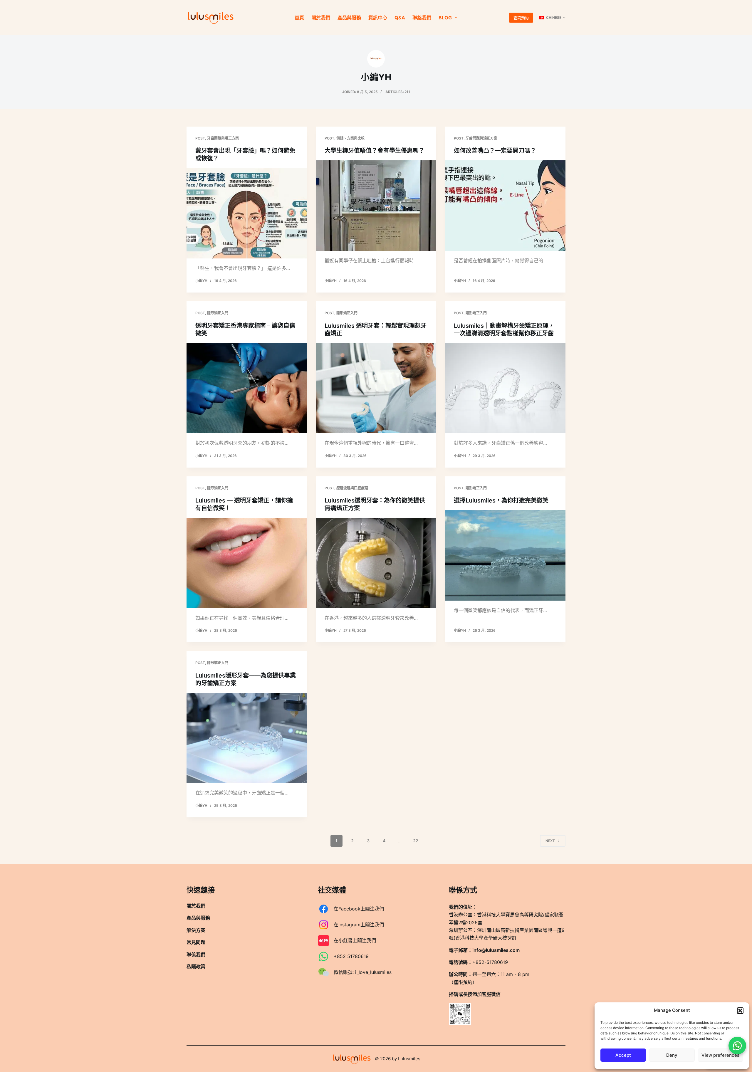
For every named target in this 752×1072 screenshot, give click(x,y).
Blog (445, 18)
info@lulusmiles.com (496, 950)
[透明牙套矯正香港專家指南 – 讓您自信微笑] (247, 388)
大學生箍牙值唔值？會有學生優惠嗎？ (374, 150)
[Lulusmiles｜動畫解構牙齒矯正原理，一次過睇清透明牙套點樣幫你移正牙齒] (505, 388)
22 (415, 840)
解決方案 (196, 930)
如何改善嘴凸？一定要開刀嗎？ (495, 150)
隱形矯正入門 (217, 313)
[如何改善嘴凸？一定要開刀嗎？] (505, 205)
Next (550, 841)
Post (200, 138)
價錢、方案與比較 (350, 138)
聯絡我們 (421, 18)
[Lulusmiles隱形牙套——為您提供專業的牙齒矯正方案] (247, 738)
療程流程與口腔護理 (352, 488)
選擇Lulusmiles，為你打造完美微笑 (501, 500)
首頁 (299, 18)
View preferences (720, 1055)
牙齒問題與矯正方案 (223, 138)
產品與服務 (349, 18)
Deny (671, 1055)
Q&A (400, 18)
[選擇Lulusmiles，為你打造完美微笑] (505, 555)
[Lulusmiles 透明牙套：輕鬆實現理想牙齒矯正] (376, 388)
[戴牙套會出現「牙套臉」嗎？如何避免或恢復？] (247, 213)
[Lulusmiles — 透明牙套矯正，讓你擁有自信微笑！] (247, 563)
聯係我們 (196, 954)
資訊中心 (377, 18)
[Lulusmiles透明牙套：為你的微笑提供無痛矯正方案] (376, 563)
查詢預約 (521, 17)
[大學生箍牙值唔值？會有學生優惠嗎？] (376, 205)
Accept (623, 1055)
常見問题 (196, 942)
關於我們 (320, 18)
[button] (740, 1011)
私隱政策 (196, 966)
